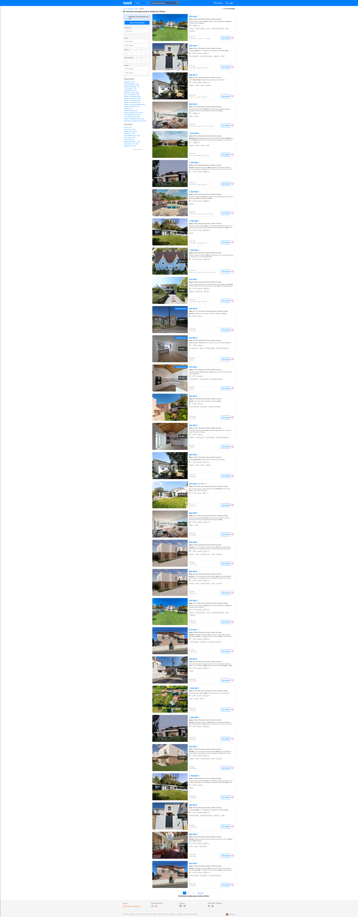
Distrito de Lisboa (133, 9)
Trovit (124, 9)
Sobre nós (125, 914)
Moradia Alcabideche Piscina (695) (133, 112)
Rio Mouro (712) (128, 108)
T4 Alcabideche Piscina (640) (132, 117)
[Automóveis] (156, 906)
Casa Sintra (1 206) (129, 133)
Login (231, 3)
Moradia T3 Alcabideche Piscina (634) (134, 119)
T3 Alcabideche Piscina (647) (132, 115)
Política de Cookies (163, 914)
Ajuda (141, 914)
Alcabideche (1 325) (129, 82)
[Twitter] (184, 906)
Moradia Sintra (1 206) (130, 146)
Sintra (142, 9)
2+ (137, 53)
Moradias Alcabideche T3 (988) (132, 98)
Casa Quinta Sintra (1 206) (131, 144)
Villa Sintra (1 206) (129, 140)
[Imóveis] (152, 906)
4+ (147, 53)
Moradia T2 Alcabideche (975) (132, 100)
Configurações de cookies (191, 914)
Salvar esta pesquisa (137, 23)
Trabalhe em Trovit (134, 914)
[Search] (177, 3)
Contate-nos (180, 914)
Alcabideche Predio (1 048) (131, 92)
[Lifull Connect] (132, 907)
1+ (132, 53)
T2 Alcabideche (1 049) (130, 90)
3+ (142, 53)
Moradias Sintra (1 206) (130, 131)
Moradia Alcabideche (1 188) (131, 86)
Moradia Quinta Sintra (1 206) (132, 142)
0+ (127, 53)
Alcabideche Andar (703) (130, 110)
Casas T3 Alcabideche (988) (131, 94)
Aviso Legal (172, 914)
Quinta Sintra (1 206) (129, 129)
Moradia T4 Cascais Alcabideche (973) (134, 104)
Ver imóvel (225, 38)
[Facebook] (181, 906)
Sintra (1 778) (127, 127)
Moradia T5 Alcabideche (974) (132, 102)
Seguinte (200, 893)
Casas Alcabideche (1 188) (131, 84)
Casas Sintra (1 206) (129, 137)
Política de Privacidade (151, 914)
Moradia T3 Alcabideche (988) (132, 96)
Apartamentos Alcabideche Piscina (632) (135, 121)
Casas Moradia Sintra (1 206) (132, 135)
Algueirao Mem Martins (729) (132, 106)
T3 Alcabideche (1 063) (130, 88)
